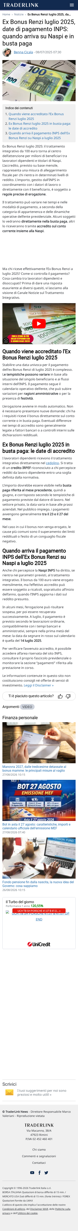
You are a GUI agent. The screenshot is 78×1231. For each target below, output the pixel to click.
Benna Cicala (23, 52)
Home (6, 14)
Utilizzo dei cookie (28, 1213)
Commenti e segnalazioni (39, 1156)
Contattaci (39, 1163)
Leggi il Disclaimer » (39, 685)
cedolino (52, 463)
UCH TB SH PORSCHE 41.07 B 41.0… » (39, 911)
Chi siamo (39, 1149)
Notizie (19, 14)
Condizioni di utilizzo (13, 1209)
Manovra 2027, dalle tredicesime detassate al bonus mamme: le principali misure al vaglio (34, 768)
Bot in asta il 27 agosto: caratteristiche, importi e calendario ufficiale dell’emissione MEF (36, 826)
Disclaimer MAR (39, 1209)
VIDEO (27, 707)
